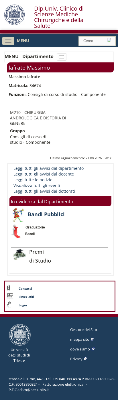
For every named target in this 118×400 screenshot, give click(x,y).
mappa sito (79, 339)
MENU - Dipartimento (30, 56)
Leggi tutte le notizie (32, 179)
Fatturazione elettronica (62, 384)
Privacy (76, 358)
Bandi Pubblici (46, 214)
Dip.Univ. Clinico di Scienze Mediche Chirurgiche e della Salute (59, 17)
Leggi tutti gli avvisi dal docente (43, 174)
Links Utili (26, 297)
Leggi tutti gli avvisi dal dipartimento (48, 168)
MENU (23, 40)
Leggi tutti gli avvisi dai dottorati (44, 191)
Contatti (25, 289)
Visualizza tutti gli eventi (36, 185)
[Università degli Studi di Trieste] (14, 23)
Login (23, 305)
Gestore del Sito (83, 329)
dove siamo (80, 349)
